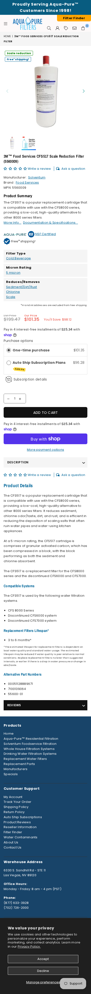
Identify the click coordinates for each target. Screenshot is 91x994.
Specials (11, 774)
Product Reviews (17, 822)
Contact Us (13, 847)
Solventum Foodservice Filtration (30, 743)
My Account (13, 797)
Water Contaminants (21, 837)
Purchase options (18, 340)
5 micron (13, 272)
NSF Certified (45, 234)
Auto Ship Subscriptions (23, 817)
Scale (10, 297)
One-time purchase (31, 350)
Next (83, 91)
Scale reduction (19, 53)
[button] (16, 168)
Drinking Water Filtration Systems (30, 753)
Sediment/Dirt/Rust (21, 287)
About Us (11, 842)
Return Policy (14, 812)
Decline (43, 971)
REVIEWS (14, 705)
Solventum (36, 177)
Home (7, 36)
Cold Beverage (18, 258)
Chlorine (13, 291)
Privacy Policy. (29, 946)
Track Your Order (17, 801)
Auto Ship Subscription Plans (39, 365)
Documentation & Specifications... (50, 222)
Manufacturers (15, 769)
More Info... (12, 222)
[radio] (9, 350)
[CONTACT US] (74, 28)
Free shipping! (18, 59)
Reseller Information (20, 827)
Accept (43, 959)
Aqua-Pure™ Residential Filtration (31, 738)
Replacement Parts (19, 764)
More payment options (45, 449)
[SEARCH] (49, 28)
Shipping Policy (16, 807)
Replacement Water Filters (25, 758)
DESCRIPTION (18, 462)
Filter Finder (13, 832)
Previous (7, 91)
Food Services (27, 182)
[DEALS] (66, 28)
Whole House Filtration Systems (29, 749)
